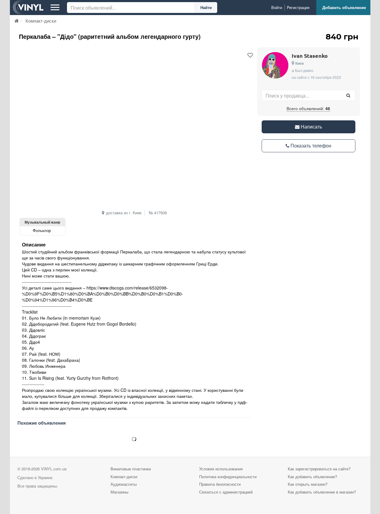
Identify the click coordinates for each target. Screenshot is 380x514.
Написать (310, 126)
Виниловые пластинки (131, 469)
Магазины (119, 492)
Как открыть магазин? (307, 484)
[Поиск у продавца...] (348, 95)
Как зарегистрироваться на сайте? (319, 469)
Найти (206, 7)
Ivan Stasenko (310, 55)
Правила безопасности (220, 484)
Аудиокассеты (124, 484)
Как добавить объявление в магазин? (322, 492)
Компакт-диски (124, 476)
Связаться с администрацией (226, 492)
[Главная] (16, 20)
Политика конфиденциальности (228, 476)
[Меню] (54, 7)
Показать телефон (310, 145)
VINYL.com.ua (53, 469)
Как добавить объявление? (312, 476)
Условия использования (221, 469)
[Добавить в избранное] (250, 55)
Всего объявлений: (308, 108)
